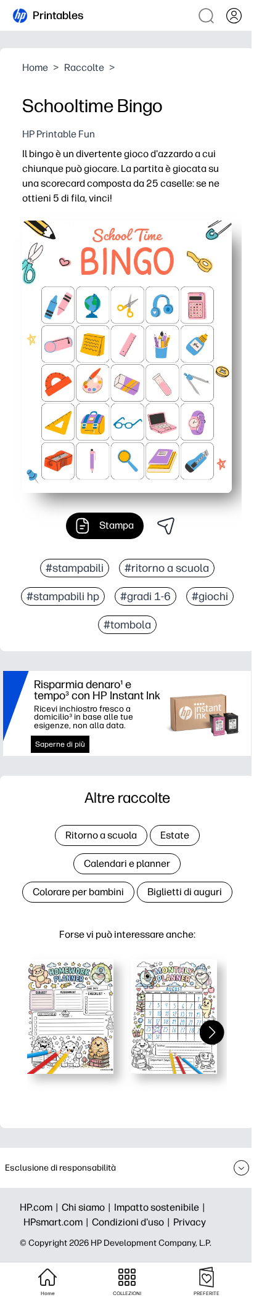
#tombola (127, 625)
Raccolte (84, 67)
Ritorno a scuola (101, 835)
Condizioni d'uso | (132, 1222)
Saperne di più (60, 744)
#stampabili (75, 568)
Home (35, 67)
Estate (174, 835)
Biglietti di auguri (184, 892)
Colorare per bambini (78, 892)
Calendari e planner (127, 863)
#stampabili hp (63, 596)
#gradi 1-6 (145, 596)
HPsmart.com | (57, 1222)
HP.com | (41, 1207)
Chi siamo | (88, 1207)
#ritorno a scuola (167, 568)
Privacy (189, 1222)
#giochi (210, 596)
